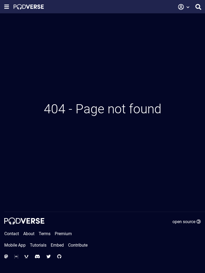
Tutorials (38, 245)
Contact (11, 233)
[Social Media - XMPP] (26, 256)
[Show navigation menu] (6, 7)
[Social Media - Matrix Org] (16, 256)
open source (183, 221)
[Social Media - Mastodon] (6, 256)
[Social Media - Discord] (37, 256)
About (28, 233)
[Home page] (29, 7)
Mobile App (15, 245)
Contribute (78, 245)
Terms (44, 233)
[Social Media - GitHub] (59, 256)
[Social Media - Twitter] (48, 256)
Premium (63, 233)
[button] (184, 7)
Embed (57, 245)
